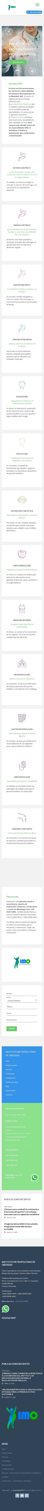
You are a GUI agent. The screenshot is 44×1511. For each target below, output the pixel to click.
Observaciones (11, 1020)
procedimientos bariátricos (21, 104)
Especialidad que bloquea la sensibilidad (22, 781)
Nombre (9, 994)
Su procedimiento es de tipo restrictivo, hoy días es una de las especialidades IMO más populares (22, 232)
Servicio (8, 997)
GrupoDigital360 (18, 1490)
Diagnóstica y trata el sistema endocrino (22, 570)
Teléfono (9, 1007)
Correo (8, 1013)
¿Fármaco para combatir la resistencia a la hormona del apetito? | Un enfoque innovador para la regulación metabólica (21, 1211)
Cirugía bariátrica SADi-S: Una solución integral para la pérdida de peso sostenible (21, 1226)
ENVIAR (12, 1029)
